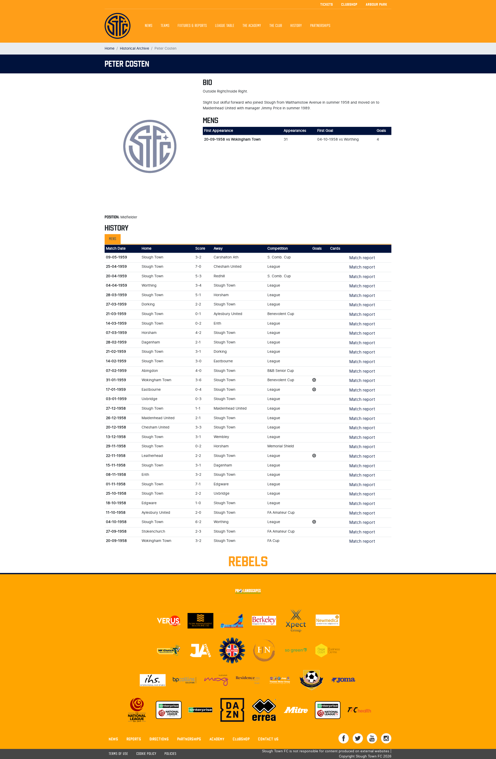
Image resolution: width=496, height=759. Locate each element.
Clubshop (349, 4)
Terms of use (118, 754)
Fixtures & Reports (192, 26)
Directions (159, 739)
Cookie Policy (146, 754)
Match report (362, 258)
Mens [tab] (112, 239)
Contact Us (268, 739)
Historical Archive (134, 48)
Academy (217, 739)
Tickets (326, 4)
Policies (170, 754)
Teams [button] (165, 26)
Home (109, 48)
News (148, 26)
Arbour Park (376, 4)
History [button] (296, 26)
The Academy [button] (252, 26)
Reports (134, 739)
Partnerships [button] (320, 26)
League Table (224, 26)
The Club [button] (275, 26)
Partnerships (189, 739)
